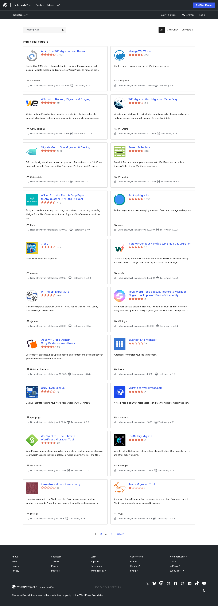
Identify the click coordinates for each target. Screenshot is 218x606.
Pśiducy (120, 534)
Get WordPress (204, 5)
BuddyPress (177, 570)
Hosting (15, 566)
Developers (96, 566)
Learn (93, 556)
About (15, 556)
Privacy (15, 570)
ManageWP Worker (140, 51)
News (14, 561)
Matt (173, 561)
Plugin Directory (20, 15)
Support (95, 561)
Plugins (54, 566)
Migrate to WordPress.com (145, 387)
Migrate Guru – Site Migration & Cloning (65, 147)
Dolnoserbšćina (47, 587)
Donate (135, 566)
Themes (55, 561)
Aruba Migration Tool (141, 484)
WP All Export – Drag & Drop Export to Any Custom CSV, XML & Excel (63, 197)
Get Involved (136, 556)
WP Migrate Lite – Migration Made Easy (153, 99)
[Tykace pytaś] (63, 30)
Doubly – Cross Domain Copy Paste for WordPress (58, 341)
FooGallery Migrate (140, 436)
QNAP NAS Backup (53, 387)
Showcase (56, 556)
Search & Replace (139, 147)
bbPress (175, 566)
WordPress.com (179, 556)
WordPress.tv (98, 570)
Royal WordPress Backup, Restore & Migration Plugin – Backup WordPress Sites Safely (157, 293)
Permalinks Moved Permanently (61, 484)
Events (133, 561)
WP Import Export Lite (55, 291)
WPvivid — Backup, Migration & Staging (65, 99)
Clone (44, 243)
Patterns (55, 570)
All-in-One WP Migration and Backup (63, 51)
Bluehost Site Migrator (142, 339)
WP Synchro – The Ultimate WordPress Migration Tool (58, 438)
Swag (134, 570)
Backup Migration (139, 195)
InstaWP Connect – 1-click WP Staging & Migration (159, 243)
